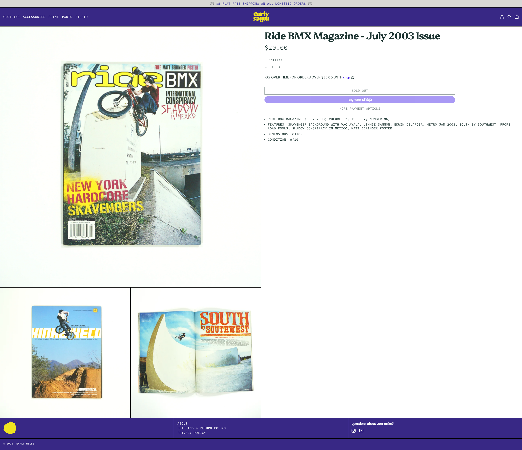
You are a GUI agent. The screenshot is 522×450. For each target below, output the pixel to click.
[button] (517, 16)
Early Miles (25, 443)
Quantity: (273, 60)
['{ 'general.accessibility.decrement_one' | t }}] (266, 67)
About (182, 423)
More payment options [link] (360, 108)
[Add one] (279, 67)
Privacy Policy (191, 433)
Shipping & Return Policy (201, 428)
